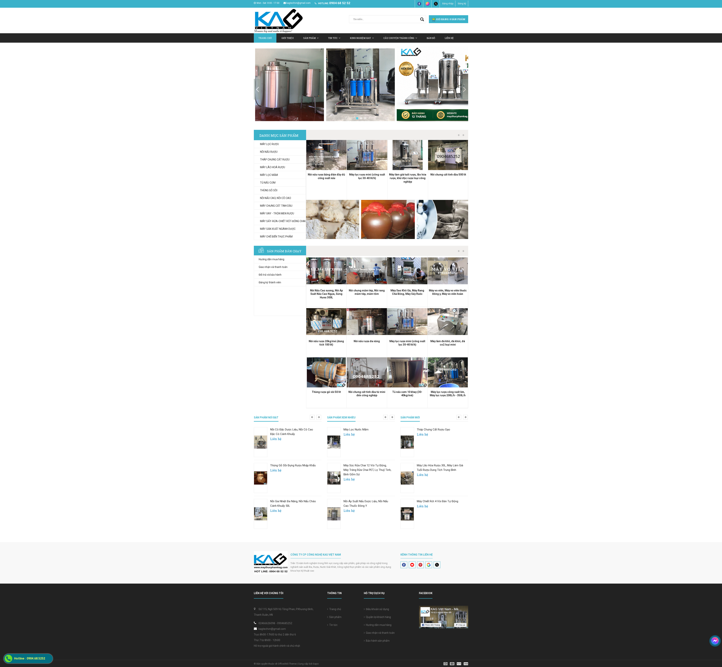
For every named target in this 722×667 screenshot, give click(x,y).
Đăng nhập (447, 3)
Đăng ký (462, 3)
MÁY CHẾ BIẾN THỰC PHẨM (276, 236)
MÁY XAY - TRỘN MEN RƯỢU (277, 213)
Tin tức (332, 624)
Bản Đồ (431, 37)
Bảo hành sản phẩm (377, 640)
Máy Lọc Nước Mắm (356, 429)
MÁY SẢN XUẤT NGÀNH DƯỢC (278, 228)
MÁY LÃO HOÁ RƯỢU (272, 167)
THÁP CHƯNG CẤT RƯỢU (275, 159)
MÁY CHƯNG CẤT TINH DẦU (276, 205)
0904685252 (284, 623)
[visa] (456, 663)
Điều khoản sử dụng (377, 609)
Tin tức (332, 37)
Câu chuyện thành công (398, 37)
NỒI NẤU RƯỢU (269, 151)
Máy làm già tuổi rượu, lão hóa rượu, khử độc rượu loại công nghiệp (407, 178)
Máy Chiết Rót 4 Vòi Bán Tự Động (437, 501)
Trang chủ (265, 37)
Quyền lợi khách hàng (378, 617)
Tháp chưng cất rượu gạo (433, 429)
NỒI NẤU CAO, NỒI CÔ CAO (275, 198)
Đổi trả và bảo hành (270, 274)
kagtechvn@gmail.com (298, 3)
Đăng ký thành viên (270, 282)
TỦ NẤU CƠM (267, 182)
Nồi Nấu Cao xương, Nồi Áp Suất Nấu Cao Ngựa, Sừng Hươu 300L (326, 294)
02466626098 (267, 623)
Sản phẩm (334, 617)
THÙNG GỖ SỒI (268, 190)
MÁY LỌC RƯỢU (269, 144)
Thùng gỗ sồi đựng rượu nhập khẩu (293, 465)
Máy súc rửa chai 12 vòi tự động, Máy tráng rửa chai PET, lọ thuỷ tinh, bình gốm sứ (367, 470)
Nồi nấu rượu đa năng (367, 341)
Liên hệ (449, 37)
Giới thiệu (287, 37)
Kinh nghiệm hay (360, 37)
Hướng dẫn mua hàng (271, 259)
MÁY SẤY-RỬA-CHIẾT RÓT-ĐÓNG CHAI (283, 221)
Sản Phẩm (309, 37)
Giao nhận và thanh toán (273, 266)
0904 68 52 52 (339, 3)
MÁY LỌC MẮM (269, 174)
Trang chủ (334, 609)
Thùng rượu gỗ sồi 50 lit (326, 391)
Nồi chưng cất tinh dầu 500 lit (448, 174)
